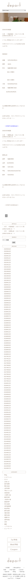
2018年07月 (7, 340)
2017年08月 (7, 365)
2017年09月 (7, 363)
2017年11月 (7, 358)
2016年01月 (7, 405)
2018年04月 (7, 347)
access (21, 569)
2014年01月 (7, 452)
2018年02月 (7, 352)
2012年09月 (7, 466)
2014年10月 (7, 437)
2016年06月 (7, 394)
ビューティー (8, 528)
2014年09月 (7, 439)
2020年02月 (7, 302)
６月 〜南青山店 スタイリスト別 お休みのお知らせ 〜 (13, 135)
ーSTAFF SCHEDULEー (12, 205)
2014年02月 (7, 450)
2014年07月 (7, 443)
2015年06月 (7, 421)
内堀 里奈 (7, 493)
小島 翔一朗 (7, 499)
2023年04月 (7, 251)
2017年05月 (7, 372)
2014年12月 (7, 432)
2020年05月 (7, 296)
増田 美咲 (7, 513)
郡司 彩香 (7, 510)
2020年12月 (7, 282)
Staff (4, 569)
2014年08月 (7, 441)
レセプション (8, 477)
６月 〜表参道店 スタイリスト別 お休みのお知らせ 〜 (13, 34)
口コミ (6, 479)
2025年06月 (7, 249)
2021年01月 (7, 280)
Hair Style (12, 569)
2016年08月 (7, 392)
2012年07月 (7, 468)
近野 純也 (7, 519)
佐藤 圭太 (7, 517)
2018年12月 (7, 329)
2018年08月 (7, 338)
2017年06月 (7, 370)
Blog (5, 475)
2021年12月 (7, 262)
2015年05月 (7, 423)
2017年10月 (7, 361)
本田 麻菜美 (7, 506)
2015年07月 (7, 419)
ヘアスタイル (8, 526)
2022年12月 (7, 255)
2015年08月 (7, 416)
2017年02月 (7, 378)
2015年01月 (7, 430)
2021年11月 (7, 264)
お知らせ (6, 481)
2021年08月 (7, 269)
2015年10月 (7, 412)
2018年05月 (7, 345)
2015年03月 (7, 428)
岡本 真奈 (7, 486)
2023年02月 (7, 253)
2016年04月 (7, 399)
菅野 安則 (7, 515)
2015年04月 (7, 425)
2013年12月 (7, 455)
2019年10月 (7, 311)
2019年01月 (7, 327)
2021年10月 (7, 267)
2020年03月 (7, 300)
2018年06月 (7, 343)
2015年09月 (7, 414)
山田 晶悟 (7, 488)
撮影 (5, 524)
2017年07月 (7, 367)
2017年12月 (7, 356)
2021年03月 (7, 276)
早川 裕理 (7, 504)
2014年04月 (7, 446)
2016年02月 (7, 403)
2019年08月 (7, 314)
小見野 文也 (7, 495)
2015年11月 (7, 410)
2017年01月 (7, 381)
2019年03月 (7, 323)
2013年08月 (7, 457)
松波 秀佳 (7, 508)
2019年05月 (7, 320)
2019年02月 (7, 325)
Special (7, 571)
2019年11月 (7, 309)
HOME (8, 567)
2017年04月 (7, 374)
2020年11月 (7, 285)
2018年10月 (7, 334)
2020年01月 (7, 305)
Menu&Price (17, 567)
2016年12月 (7, 383)
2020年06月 (7, 293)
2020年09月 (7, 287)
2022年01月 (7, 260)
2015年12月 (7, 408)
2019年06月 (7, 318)
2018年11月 (7, 331)
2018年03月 (7, 349)
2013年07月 (7, 459)
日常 (5, 522)
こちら (13, 197)
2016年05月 (7, 396)
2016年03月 (7, 401)
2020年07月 (7, 291)
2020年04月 (7, 298)
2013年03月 (7, 461)
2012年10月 (7, 463)
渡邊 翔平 (7, 501)
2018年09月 (7, 336)
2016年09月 (7, 390)
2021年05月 (7, 273)
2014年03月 (7, 448)
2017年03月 (7, 376)
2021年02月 (7, 278)
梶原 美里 (7, 497)
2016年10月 (7, 387)
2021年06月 (7, 271)
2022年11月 (7, 258)
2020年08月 (7, 289)
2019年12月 (7, 307)
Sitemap (22, 571)
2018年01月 (7, 354)
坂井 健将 (7, 483)
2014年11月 (7, 434)
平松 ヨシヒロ (8, 490)
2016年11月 (7, 385)
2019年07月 (7, 316)
